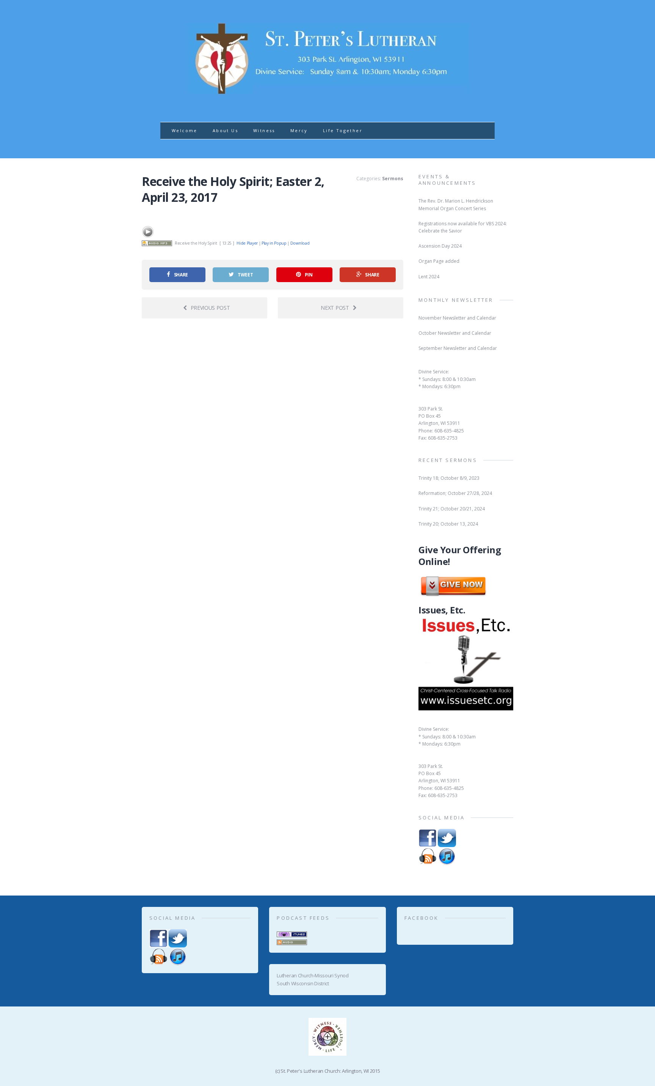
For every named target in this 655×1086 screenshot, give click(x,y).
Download (299, 243)
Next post (335, 307)
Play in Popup (274, 243)
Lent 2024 (428, 276)
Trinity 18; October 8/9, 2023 (448, 478)
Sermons (392, 178)
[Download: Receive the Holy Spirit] (157, 243)
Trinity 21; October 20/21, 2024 (451, 509)
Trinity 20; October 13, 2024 (448, 524)
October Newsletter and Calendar (454, 333)
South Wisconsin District (303, 983)
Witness (264, 130)
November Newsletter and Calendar (457, 318)
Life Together (342, 130)
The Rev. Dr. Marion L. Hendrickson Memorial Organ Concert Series (455, 204)
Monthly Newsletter (456, 299)
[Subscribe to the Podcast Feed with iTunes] (292, 933)
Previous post (210, 307)
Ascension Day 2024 (440, 246)
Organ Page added (438, 261)
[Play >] (148, 232)
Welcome (184, 130)
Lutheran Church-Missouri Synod (312, 975)
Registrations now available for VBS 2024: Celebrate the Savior (462, 227)
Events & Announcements (447, 179)
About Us (225, 130)
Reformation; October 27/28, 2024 (455, 493)
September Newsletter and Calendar (457, 348)
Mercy (299, 130)
